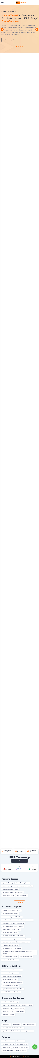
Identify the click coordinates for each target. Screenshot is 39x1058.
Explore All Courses (19, 861)
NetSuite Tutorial (22, 1044)
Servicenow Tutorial (8, 1041)
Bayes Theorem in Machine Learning (13, 1027)
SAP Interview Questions (10, 979)
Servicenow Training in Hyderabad (13, 892)
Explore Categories (9, 40)
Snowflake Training (8, 895)
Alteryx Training (7, 1008)
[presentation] (2, 29)
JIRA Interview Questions (10, 973)
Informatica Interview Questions (12, 982)
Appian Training (19, 1008)
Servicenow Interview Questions (12, 970)
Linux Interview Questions (10, 985)
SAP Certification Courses (10, 956)
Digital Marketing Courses (10, 932)
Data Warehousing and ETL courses (13, 926)
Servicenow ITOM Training (10, 1002)
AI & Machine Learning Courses (11, 910)
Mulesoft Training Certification (23, 886)
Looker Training (7, 886)
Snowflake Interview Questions (12, 976)
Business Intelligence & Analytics (12, 917)
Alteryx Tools (6, 1024)
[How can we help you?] (34, 1046)
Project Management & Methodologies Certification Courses (17, 952)
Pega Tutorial (6, 1047)
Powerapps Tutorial (8, 1044)
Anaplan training (27, 1005)
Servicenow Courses (26, 956)
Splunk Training (19, 1011)
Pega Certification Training (10, 889)
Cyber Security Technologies (11, 1031)
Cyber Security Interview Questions (13, 988)
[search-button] (37, 2)
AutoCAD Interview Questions (11, 992)
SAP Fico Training (8, 1011)
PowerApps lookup (27, 1031)
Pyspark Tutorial (21, 1050)
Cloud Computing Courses (25, 920)
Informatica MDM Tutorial (20, 1047)
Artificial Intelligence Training (11, 1005)
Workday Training (22, 895)
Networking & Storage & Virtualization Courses (16, 939)
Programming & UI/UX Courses (12, 948)
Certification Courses (9, 920)
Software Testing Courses (10, 960)
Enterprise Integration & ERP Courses (13, 935)
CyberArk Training (8, 883)
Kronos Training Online (22, 883)
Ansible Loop (16, 1024)
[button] (17, 47)
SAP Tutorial (20, 1041)
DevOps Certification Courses (11, 929)
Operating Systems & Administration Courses (15, 942)
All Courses (19, 902)
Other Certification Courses (10, 945)
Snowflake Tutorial (8, 1050)
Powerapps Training (8, 1014)
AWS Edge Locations (29, 1024)
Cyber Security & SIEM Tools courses (13, 923)
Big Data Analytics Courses (10, 913)
